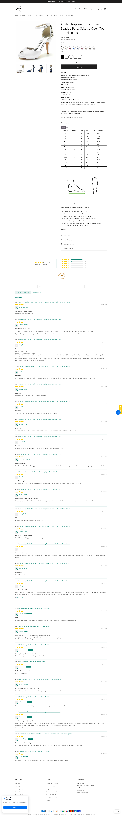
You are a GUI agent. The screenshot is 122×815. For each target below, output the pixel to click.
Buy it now (79, 67)
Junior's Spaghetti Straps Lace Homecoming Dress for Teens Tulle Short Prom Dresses (44, 302)
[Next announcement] (106, 1)
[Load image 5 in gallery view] (51, 68)
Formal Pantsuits (50, 786)
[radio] (62, 48)
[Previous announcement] (16, 1)
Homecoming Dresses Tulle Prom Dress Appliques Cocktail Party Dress (40, 319)
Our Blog (17, 786)
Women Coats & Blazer (52, 783)
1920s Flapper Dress (51, 797)
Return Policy (19, 792)
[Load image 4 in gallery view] (41, 68)
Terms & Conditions (20, 795)
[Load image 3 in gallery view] (30, 68)
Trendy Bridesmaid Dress (52, 792)
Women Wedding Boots (52, 795)
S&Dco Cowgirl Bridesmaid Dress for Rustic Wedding (34, 608)
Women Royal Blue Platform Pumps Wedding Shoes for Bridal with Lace (40, 679)
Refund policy (57, 814)
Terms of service (72, 814)
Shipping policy (81, 814)
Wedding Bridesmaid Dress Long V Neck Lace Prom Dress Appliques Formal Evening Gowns (46, 734)
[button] (23, 15)
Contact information (90, 814)
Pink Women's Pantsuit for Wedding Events (32, 662)
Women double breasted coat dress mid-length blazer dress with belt (40, 712)
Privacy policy (64, 814)
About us (17, 783)
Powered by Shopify (48, 814)
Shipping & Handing (20, 789)
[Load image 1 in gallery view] (20, 68)
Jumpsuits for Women (52, 789)
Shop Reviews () (37, 292)
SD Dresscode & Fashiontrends (36, 814)
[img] (43, 262)
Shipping (63, 39)
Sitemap (48, 800)
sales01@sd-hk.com (83, 792)
